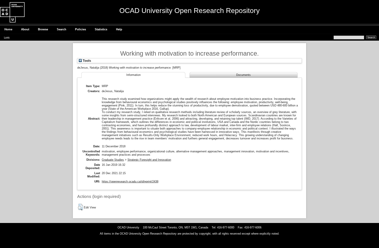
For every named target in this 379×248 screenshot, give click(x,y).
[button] (80, 207)
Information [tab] (133, 75)
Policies (80, 29)
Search (61, 29)
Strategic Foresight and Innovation (149, 159)
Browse (43, 29)
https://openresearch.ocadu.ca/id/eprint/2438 (130, 181)
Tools (86, 60)
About (25, 29)
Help (119, 29)
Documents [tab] (243, 75)
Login (7, 37)
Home (8, 29)
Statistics (101, 29)
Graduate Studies (113, 159)
